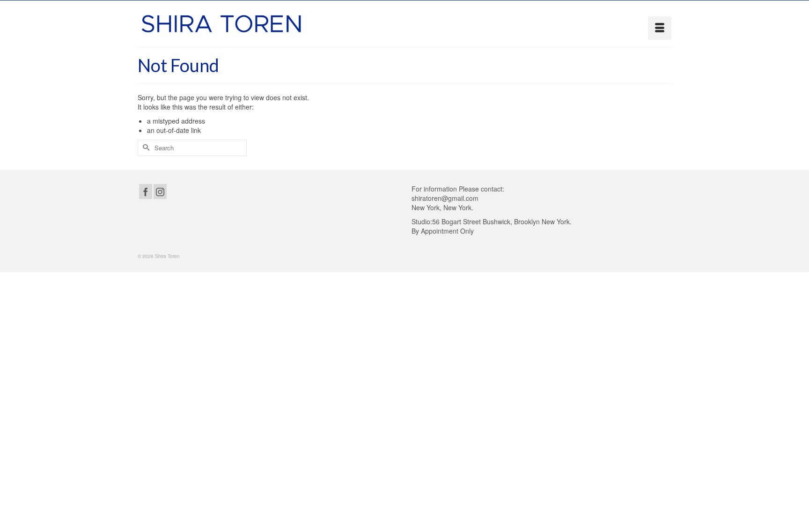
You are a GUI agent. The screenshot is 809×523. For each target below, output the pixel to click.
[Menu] (659, 28)
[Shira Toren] (222, 23)
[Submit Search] (145, 148)
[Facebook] (145, 191)
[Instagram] (160, 191)
